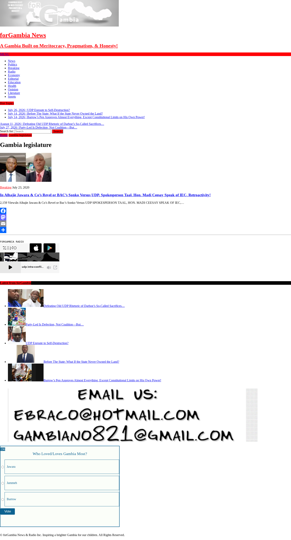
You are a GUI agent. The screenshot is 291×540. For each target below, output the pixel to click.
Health (12, 86)
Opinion (13, 89)
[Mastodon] (145, 217)
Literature (14, 93)
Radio (11, 71)
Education (14, 82)
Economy (14, 75)
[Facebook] (145, 211)
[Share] (145, 230)
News (11, 61)
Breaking (13, 68)
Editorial (13, 78)
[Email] (145, 223)
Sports (12, 96)
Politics (12, 64)
